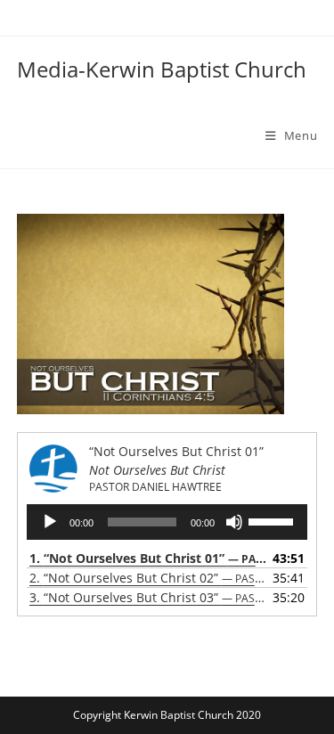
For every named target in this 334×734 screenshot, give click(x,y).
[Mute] (234, 522)
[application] (167, 522)
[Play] (50, 522)
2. (149, 577)
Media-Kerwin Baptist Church (161, 69)
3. (149, 597)
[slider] (273, 520)
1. (149, 558)
